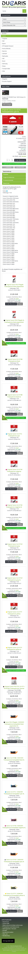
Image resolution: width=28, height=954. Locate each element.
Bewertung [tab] (6, 183)
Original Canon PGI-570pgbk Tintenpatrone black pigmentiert (14, 285)
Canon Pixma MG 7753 (9, 228)
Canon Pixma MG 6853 (9, 217)
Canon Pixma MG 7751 (9, 224)
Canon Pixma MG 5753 (9, 207)
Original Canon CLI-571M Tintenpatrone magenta (14, 470)
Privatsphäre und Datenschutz (11, 927)
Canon (4, 36)
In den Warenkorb (11, 304)
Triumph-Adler (6, 68)
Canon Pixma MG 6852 (9, 215)
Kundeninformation (8, 932)
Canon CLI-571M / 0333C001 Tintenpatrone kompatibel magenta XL (14, 826)
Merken (8, 167)
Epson (4, 43)
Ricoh (3, 61)
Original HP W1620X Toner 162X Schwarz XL (14, 97)
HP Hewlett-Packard (7, 46)
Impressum (6, 922)
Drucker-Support (7, 81)
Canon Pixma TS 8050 (8, 233)
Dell (3, 41)
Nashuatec (5, 56)
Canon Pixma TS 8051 (8, 255)
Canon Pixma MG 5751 (9, 203)
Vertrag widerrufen (8, 941)
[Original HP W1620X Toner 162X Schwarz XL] (5, 92)
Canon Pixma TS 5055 (8, 242)
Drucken (21, 167)
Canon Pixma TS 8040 (8, 254)
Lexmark (4, 53)
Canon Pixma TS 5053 (8, 240)
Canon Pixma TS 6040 (8, 245)
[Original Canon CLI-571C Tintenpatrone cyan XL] (13, 125)
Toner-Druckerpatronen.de (16, 946)
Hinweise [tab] (5, 174)
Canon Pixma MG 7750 (9, 221)
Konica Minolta (6, 48)
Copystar (4, 38)
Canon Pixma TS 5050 (8, 229)
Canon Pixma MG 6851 (9, 214)
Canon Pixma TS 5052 (8, 238)
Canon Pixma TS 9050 (8, 235)
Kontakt (5, 930)
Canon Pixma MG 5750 (9, 200)
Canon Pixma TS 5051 (8, 236)
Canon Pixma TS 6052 (8, 248)
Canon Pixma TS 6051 (8, 247)
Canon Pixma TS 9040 (8, 262)
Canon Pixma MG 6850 (9, 210)
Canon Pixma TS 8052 (8, 257)
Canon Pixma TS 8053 (8, 259)
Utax (3, 71)
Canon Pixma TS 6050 (8, 231)
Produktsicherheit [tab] (8, 180)
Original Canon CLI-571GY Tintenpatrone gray (14, 545)
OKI (3, 58)
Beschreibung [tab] (7, 171)
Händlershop (6, 935)
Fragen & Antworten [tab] (8, 177)
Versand (9, 102)
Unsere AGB (6, 923)
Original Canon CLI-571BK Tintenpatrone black (14, 360)
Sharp (4, 66)
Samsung (4, 63)
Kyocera (4, 51)
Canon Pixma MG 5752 (9, 205)
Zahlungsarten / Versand (9, 928)
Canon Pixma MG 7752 (9, 226)
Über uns (5, 934)
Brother (4, 33)
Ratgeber (4, 79)
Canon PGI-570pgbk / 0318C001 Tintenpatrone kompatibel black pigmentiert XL (14, 724)
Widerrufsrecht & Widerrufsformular (13, 925)
